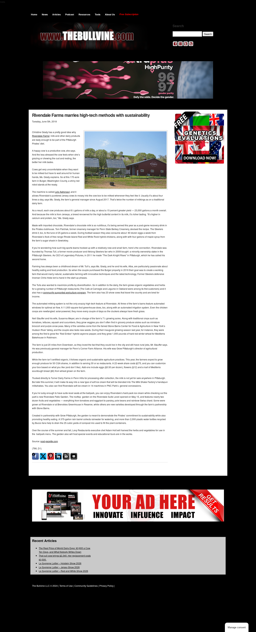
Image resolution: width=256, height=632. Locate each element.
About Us (110, 14)
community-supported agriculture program (64, 292)
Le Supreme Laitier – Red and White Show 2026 (63, 570)
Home (34, 14)
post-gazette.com (49, 441)
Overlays (218, 116)
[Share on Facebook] (35, 456)
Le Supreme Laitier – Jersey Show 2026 (59, 567)
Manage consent (237, 627)
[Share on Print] (66, 456)
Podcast (69, 14)
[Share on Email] (73, 456)
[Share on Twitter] (43, 456)
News (45, 14)
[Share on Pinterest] (50, 456)
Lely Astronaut (62, 191)
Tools (97, 14)
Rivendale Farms (40, 135)
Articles (56, 14)
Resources (84, 14)
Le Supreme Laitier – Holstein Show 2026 (60, 563)
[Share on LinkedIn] (58, 456)
